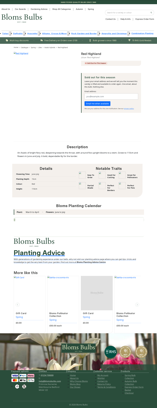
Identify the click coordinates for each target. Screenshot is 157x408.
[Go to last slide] (18, 305)
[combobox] (129, 12)
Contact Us (110, 19)
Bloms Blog (75, 384)
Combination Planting (142, 33)
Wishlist (101, 378)
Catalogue (24, 47)
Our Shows (75, 387)
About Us (5, 9)
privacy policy (129, 108)
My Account (102, 375)
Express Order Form (145, 19)
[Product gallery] (44, 93)
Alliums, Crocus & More (54, 33)
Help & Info (125, 19)
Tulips (5, 33)
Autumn (79, 9)
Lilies (40, 47)
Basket (128, 390)
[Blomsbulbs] (17, 386)
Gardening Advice (39, 9)
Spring (91, 9)
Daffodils (18, 33)
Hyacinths (32, 33)
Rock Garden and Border (84, 33)
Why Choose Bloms (79, 381)
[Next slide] (137, 305)
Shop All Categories (61, 9)
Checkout (129, 393)
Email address (90, 91)
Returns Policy (104, 384)
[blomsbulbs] (24, 386)
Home (16, 47)
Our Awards (20, 9)
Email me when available (97, 103)
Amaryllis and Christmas (114, 33)
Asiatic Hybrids (49, 47)
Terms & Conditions (106, 387)
